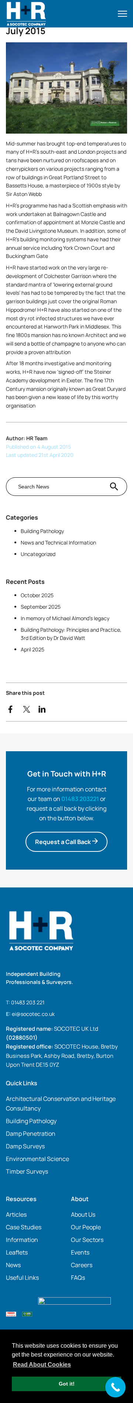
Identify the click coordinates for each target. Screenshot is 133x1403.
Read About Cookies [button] (42, 1364)
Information (22, 1240)
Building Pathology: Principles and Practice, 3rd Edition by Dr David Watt (71, 634)
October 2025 (37, 595)
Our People (86, 1227)
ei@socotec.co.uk (33, 1013)
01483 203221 (80, 799)
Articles (16, 1214)
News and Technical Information (58, 542)
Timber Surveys (27, 1171)
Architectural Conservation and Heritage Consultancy (61, 1103)
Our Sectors (87, 1240)
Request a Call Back (63, 842)
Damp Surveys (25, 1146)
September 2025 (41, 606)
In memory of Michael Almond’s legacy (65, 618)
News (13, 1265)
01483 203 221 (27, 1002)
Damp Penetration (30, 1133)
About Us (83, 1214)
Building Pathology (42, 530)
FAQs (78, 1277)
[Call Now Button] (115, 1387)
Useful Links (22, 1277)
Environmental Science (37, 1159)
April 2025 (32, 649)
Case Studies (23, 1227)
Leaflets (17, 1252)
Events (80, 1252)
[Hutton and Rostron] (46, 13)
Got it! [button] (67, 1384)
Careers (81, 1265)
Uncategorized (38, 553)
